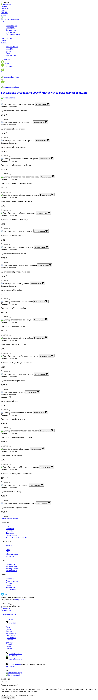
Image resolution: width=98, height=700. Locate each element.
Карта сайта (6, 610)
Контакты (10, 556)
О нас (3, 15)
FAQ (8, 552)
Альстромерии (12, 47)
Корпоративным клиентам (16, 537)
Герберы (9, 49)
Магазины (10, 640)
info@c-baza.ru (20, 599)
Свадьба (4, 8)
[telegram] (3, 595)
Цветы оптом (11, 535)
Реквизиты (5, 608)
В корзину (5, 698)
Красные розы (11, 32)
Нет (12, 698)
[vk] (6, 595)
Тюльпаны (10, 53)
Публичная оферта (8, 614)
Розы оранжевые (12, 569)
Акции (4, 11)
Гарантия (9, 531)
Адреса (9, 545)
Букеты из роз (11, 26)
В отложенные (41, 104)
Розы (3, 22)
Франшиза (10, 533)
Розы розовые (11, 571)
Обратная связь (12, 554)
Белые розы (10, 28)
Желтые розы (11, 30)
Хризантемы (11, 55)
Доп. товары (11, 590)
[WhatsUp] (2, 17)
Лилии (8, 51)
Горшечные (5, 59)
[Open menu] (2, 79)
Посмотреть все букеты (10, 518)
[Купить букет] (10, 156)
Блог (8, 550)
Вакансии (10, 529)
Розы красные (11, 566)
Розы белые (10, 564)
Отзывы (4, 13)
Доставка (4, 6)
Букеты (4, 43)
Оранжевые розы (13, 34)
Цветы (3, 40)
